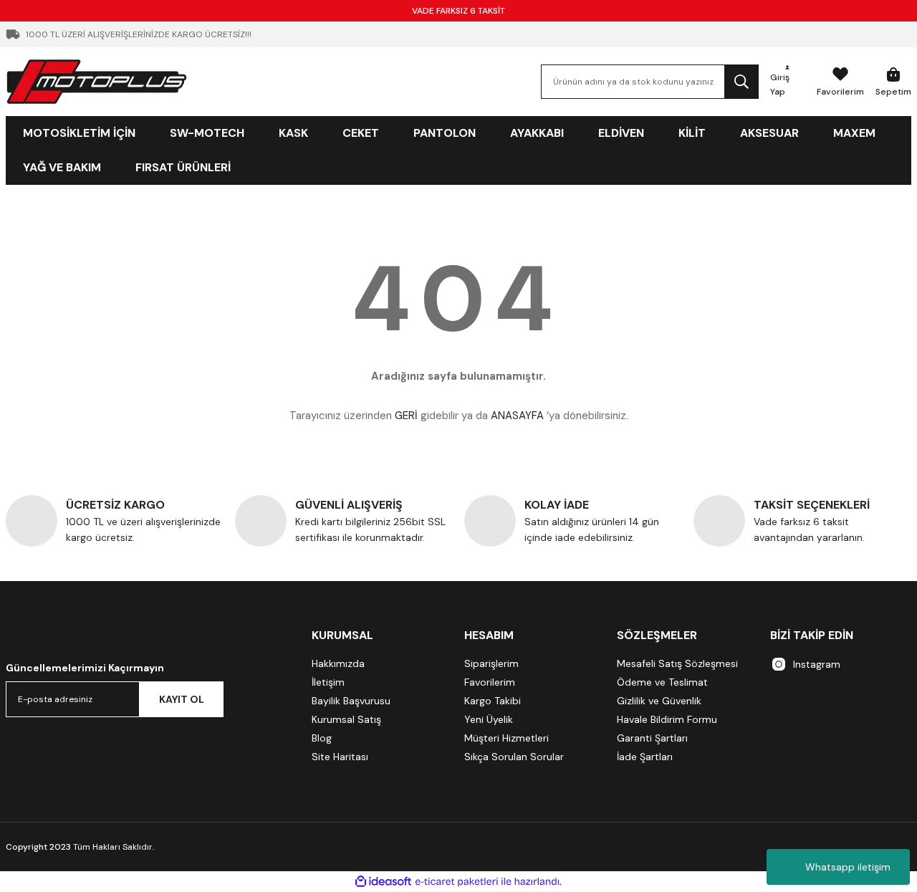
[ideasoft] (383, 881)
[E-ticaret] (457, 882)
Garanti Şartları (652, 738)
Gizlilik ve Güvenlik (659, 700)
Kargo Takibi (492, 700)
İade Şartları (645, 756)
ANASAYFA (517, 415)
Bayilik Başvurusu (351, 700)
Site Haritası (340, 756)
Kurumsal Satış (346, 719)
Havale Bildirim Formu (667, 719)
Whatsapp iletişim (847, 866)
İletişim (328, 682)
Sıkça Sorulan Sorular (514, 756)
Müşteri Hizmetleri (506, 738)
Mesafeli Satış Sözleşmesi (677, 663)
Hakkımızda (338, 663)
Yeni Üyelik (488, 719)
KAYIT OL (181, 699)
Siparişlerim (491, 663)
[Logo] (97, 81)
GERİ (406, 415)
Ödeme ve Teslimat (662, 682)
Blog (322, 738)
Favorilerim (489, 682)
